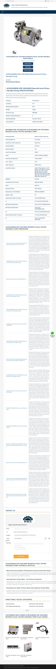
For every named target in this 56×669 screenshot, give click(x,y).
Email (7, 529)
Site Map (17, 665)
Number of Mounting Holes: (13, 116)
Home (5, 14)
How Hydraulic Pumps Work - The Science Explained (23, 579)
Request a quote (10, 1)
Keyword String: (10, 188)
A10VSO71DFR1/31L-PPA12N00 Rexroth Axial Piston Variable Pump (16, 375)
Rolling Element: (10, 136)
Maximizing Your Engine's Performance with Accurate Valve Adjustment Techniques (29, 571)
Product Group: (10, 112)
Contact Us (11, 665)
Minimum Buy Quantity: (12, 106)
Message (8, 543)
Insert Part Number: (11, 152)
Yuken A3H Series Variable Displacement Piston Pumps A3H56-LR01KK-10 (16, 360)
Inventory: (8, 103)
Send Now (21, 556)
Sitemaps (21, 665)
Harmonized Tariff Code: (12, 182)
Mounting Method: (10, 119)
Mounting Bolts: (10, 146)
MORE (27, 610)
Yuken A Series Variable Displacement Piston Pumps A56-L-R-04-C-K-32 (16, 244)
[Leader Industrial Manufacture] (7, 6)
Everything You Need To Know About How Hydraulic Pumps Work (27, 588)
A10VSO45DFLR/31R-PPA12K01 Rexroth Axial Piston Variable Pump (16, 262)
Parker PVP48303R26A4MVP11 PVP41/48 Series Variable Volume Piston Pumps (16, 445)
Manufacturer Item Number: (13, 192)
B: (6, 212)
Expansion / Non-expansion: (13, 143)
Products (9, 14)
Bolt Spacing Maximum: (12, 207)
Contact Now (28, 63)
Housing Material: (10, 139)
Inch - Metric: (9, 162)
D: (6, 218)
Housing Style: (10, 122)
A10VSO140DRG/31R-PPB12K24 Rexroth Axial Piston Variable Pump (16, 310)
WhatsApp (28, 67)
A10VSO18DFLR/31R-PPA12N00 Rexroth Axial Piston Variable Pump (16, 342)
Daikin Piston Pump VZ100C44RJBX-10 (16, 462)
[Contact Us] (52, 334)
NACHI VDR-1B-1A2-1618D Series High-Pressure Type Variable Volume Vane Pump (16, 496)
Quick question (8, 539)
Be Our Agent (28, 70)
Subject (8, 535)
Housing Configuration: (12, 158)
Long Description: (10, 168)
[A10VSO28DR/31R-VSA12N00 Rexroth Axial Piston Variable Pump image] (28, 33)
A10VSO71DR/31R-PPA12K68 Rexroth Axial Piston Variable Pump (16, 295)
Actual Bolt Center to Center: (13, 198)
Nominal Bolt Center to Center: (14, 215)
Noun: (7, 185)
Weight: (8, 109)
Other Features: (10, 165)
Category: (8, 100)
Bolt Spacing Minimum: (12, 204)
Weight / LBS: (9, 195)
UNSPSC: (8, 179)
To (7, 532)
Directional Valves (15, 14)
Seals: (7, 155)
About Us (6, 665)
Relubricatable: (10, 149)
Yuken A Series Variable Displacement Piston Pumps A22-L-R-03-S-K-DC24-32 (16, 479)
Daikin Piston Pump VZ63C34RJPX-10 (16, 279)
